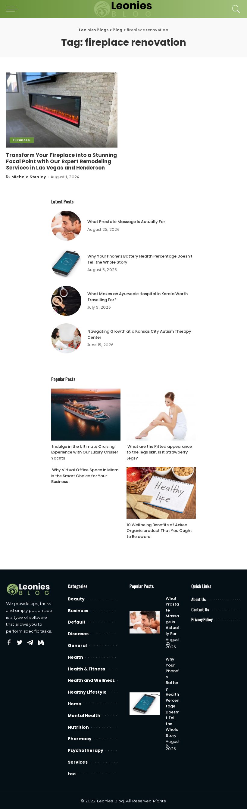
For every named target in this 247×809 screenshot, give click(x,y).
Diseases (78, 634)
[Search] (234, 9)
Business (21, 140)
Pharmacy (80, 739)
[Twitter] (20, 642)
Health (75, 657)
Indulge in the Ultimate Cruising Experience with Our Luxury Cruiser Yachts (84, 452)
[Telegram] (30, 642)
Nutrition (78, 727)
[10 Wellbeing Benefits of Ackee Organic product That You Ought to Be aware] (161, 493)
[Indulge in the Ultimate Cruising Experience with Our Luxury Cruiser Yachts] (85, 415)
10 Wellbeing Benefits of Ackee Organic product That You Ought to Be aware (159, 530)
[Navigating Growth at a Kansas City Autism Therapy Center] (66, 338)
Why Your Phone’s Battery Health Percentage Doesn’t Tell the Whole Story (172, 697)
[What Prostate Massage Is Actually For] (66, 226)
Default (77, 622)
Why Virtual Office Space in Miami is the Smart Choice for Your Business (85, 475)
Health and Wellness (91, 680)
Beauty (76, 599)
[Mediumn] (41, 642)
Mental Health (84, 716)
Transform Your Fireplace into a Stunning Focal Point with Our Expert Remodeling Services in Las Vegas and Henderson (61, 161)
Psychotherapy (85, 750)
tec (72, 774)
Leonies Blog (110, 800)
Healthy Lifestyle (87, 692)
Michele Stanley (28, 177)
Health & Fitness (86, 669)
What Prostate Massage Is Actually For (126, 221)
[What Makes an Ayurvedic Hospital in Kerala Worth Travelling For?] (66, 301)
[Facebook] (9, 642)
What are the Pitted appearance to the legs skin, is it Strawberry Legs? (159, 452)
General (77, 646)
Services (78, 762)
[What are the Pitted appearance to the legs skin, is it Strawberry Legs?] (161, 415)
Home (74, 704)
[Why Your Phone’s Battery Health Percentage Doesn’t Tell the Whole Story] (66, 263)
